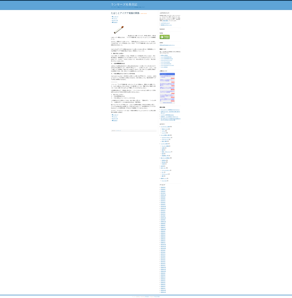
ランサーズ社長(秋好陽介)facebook (167, 58)
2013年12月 (163, 206)
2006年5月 (163, 280)
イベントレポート (166, 170)
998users (172, 89)
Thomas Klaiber (157, 296)
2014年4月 (163, 202)
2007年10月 (163, 248)
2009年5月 (163, 225)
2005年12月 (163, 290)
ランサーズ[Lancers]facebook (166, 63)
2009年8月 (163, 223)
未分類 (162, 166)
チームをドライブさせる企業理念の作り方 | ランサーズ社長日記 (167, 92)
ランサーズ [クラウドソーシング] (166, 60)
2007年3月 (163, 261)
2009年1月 (163, 227)
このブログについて (165, 23)
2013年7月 (163, 210)
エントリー (164, 74)
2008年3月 (163, 238)
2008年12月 (163, 229)
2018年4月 (163, 191)
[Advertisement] (129, 126)
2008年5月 (163, 235)
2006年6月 (163, 278)
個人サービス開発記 (165, 158)
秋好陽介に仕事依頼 (164, 55)
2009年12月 (163, 221)
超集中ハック (164, 178)
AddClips (164, 160)
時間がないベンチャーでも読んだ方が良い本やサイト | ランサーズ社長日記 (167, 88)
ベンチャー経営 (164, 143)
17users (172, 93)
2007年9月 (163, 250)
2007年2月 (163, 263)
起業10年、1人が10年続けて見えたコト (169, 116)
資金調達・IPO (165, 155)
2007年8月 (163, 252)
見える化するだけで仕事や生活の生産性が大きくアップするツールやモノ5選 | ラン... (167, 84)
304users (172, 97)
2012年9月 (163, 212)
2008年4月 (163, 236)
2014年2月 (163, 204)
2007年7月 (163, 254)
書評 (163, 176)
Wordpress (147, 296)
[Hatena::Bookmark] (167, 103)
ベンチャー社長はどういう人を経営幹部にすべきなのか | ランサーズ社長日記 (167, 99)
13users (172, 85)
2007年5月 (163, 257)
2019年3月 (163, 187)
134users (172, 78)
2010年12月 (163, 217)
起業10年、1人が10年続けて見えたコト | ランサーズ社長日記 (167, 80)
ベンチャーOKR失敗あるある (167, 114)
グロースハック (165, 139)
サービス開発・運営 (165, 135)
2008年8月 (163, 231)
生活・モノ (163, 168)
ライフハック (118, 130)
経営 (163, 153)
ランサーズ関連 (165, 146)
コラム (163, 130)
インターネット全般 (165, 126)
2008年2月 (163, 240)
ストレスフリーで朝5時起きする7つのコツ (170, 109)
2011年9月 (163, 216)
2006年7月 (163, 276)
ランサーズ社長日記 (124, 4)
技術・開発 (164, 141)
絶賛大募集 (165, 20)
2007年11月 (163, 246)
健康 (163, 149)
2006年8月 (163, 275)
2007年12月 (163, 244)
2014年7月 (163, 200)
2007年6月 (163, 256)
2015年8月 (163, 198)
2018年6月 (163, 189)
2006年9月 (163, 273)
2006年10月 (163, 271)
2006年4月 (163, 282)
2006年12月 (163, 267)
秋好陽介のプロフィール (166, 25)
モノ (163, 172)
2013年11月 (163, 208)
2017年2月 (163, 193)
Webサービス (165, 129)
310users (172, 100)
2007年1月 (163, 265)
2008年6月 (163, 233)
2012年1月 (163, 214)
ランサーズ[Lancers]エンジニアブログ (167, 65)
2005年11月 (163, 292)
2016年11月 (163, 195)
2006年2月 (163, 286)
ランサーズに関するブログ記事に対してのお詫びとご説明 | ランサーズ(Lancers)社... (167, 96)
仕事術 (163, 148)
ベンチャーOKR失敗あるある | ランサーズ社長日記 (167, 77)
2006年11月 (163, 269)
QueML (163, 163)
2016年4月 (163, 196)
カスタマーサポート (166, 137)
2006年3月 (163, 284)
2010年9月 (163, 219)
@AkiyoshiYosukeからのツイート (167, 45)
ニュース (164, 132)
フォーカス (164, 180)
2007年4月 (163, 259)
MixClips (164, 162)
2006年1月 (163, 288)
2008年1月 (163, 242)
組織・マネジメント (166, 151)
